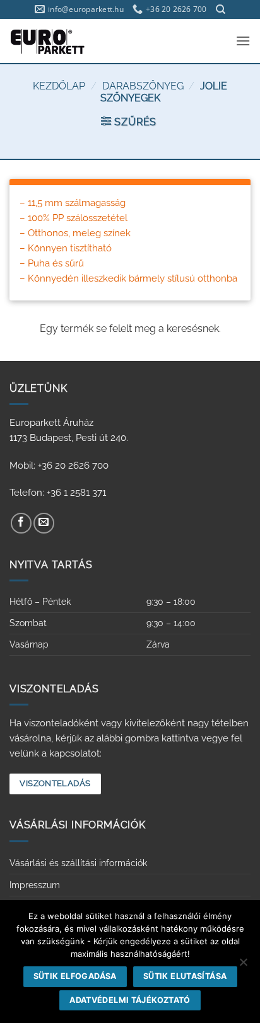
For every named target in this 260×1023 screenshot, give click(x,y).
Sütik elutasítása (185, 976)
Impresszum (34, 885)
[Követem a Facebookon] (21, 523)
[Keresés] (220, 9)
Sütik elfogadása (75, 976)
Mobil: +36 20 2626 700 (59, 465)
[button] (243, 40)
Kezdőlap (59, 86)
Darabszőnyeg (143, 86)
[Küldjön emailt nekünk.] (43, 523)
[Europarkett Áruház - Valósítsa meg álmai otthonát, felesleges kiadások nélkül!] (65, 41)
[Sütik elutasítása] (243, 966)
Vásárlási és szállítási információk (78, 863)
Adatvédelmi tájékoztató (130, 1000)
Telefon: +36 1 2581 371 (57, 492)
